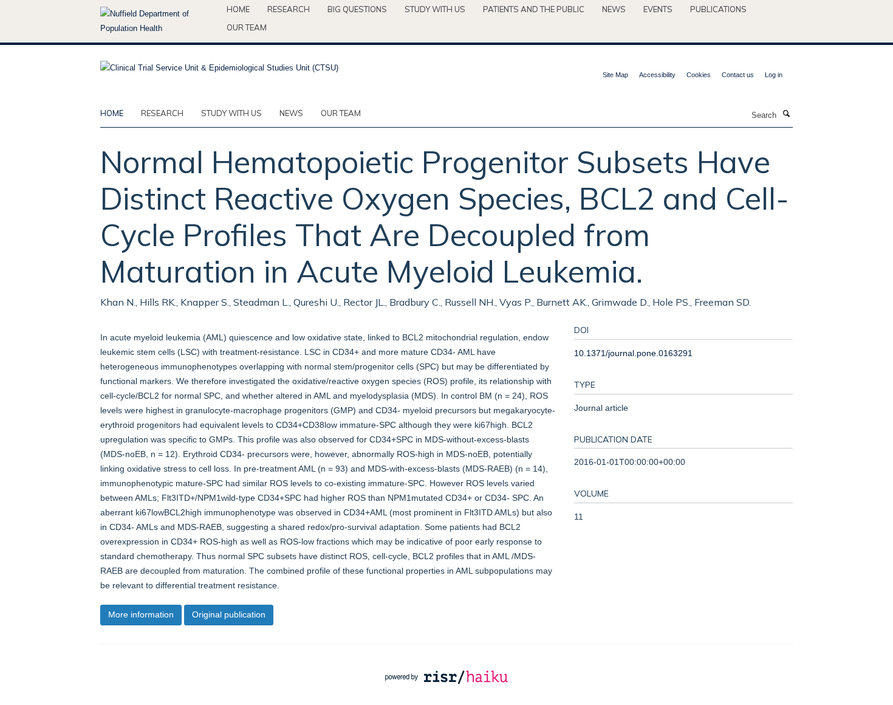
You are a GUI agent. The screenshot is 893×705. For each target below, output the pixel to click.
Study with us (435, 9)
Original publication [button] (228, 614)
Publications (718, 9)
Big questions (357, 9)
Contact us (738, 74)
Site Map (615, 74)
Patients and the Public (533, 9)
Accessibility (657, 74)
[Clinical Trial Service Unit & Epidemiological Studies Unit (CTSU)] (219, 64)
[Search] (786, 114)
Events (657, 9)
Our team (247, 27)
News (614, 9)
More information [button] (141, 614)
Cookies (698, 74)
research (162, 113)
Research (288, 9)
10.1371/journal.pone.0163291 (633, 353)
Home (238, 9)
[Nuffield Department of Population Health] (158, 21)
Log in (773, 74)
